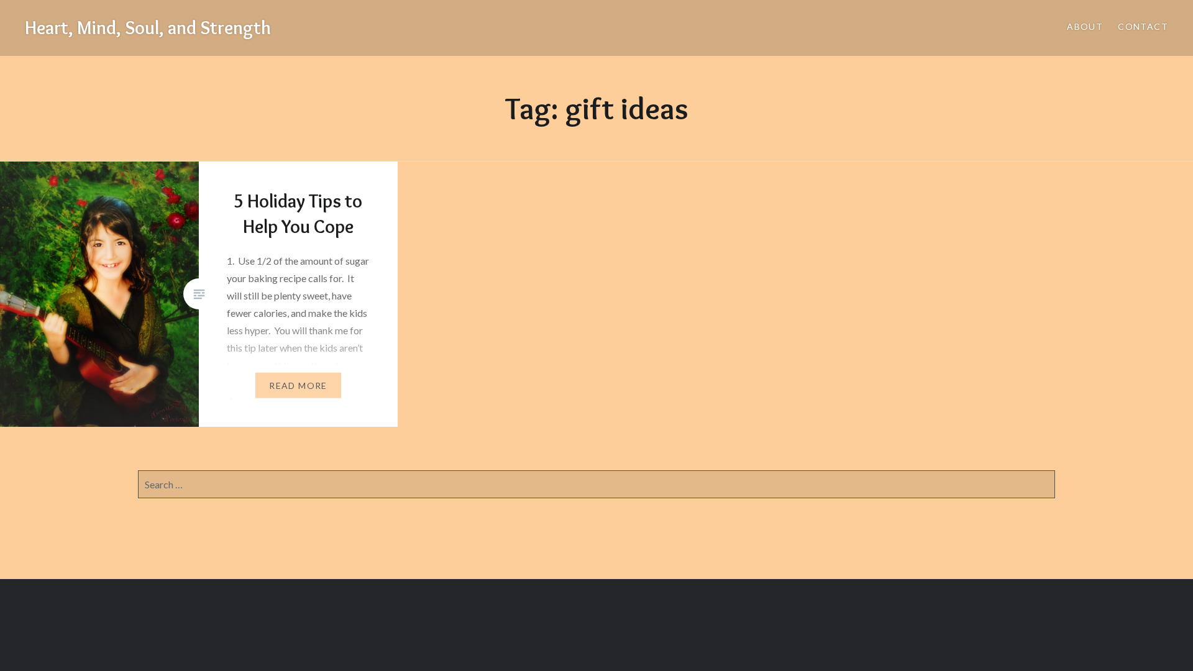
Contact (1143, 26)
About (1085, 26)
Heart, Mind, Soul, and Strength (148, 27)
